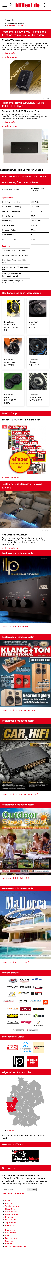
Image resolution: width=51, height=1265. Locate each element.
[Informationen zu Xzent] (18, 1030)
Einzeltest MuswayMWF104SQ (34, 324)
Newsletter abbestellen (13, 1193)
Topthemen (10, 1222)
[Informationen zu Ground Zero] (8, 1001)
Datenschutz (11, 1238)
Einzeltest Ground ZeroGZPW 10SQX (35, 397)
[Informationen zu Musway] (38, 1008)
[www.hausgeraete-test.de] (25, 1052)
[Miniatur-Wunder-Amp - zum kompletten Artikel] (25, 77)
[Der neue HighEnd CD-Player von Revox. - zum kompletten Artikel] (25, 146)
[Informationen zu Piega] (25, 1015)
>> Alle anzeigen (10, 57)
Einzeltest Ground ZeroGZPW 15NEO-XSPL (11, 325)
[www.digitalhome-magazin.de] (12, 1052)
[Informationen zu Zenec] (32, 1030)
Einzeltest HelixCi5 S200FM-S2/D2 (10, 398)
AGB (7, 1235)
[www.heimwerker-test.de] (38, 1052)
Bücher (8, 1203)
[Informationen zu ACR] (13, 981)
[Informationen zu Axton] (36, 979)
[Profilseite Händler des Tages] (25, 1156)
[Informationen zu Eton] (23, 993)
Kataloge (9, 1217)
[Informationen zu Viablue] (39, 1024)
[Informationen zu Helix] (21, 1001)
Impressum (10, 1230)
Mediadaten (10, 1232)
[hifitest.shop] (32, 1066)
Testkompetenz (12, 1206)
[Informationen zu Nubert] (12, 1016)
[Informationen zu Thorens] (26, 1022)
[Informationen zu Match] (12, 1008)
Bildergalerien (11, 1214)
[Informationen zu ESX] (12, 994)
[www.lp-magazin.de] (18, 1066)
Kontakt (9, 1243)
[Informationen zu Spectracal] (13, 1023)
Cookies (9, 1241)
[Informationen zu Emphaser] (38, 988)
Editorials (9, 1225)
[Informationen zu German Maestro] (36, 993)
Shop (7, 1200)
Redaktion (10, 1209)
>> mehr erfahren (10, 477)
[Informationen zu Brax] (12, 987)
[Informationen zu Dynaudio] (25, 987)
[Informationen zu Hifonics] (35, 1001)
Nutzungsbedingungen (16, 1246)
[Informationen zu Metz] (25, 1009)
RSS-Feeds (10, 1219)
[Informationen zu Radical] (38, 1016)
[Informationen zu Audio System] (24, 981)
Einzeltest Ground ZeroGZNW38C (10, 362)
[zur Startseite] (27, 5)
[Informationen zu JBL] (45, 1002)
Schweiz (11, 1130)
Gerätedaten (11, 1211)
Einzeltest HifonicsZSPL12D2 (34, 362)
